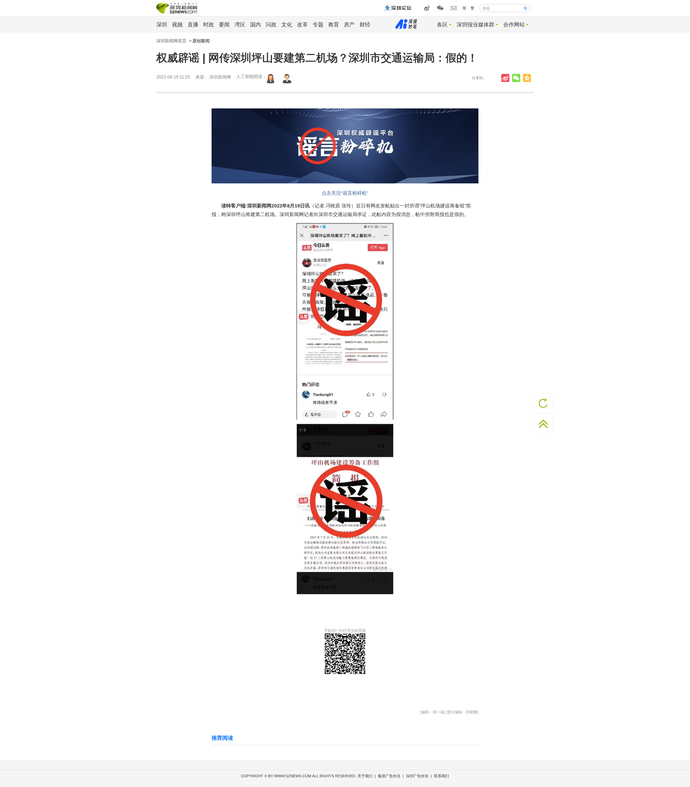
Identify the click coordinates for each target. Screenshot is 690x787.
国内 (255, 25)
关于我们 (364, 776)
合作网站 (514, 25)
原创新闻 (201, 41)
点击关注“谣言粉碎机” (345, 193)
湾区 (239, 25)
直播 (193, 25)
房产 (349, 25)
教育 (333, 25)
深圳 (161, 25)
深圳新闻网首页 (171, 41)
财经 (365, 25)
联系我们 (441, 776)
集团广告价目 (389, 776)
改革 (302, 25)
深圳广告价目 (417, 776)
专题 (318, 25)
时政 (208, 25)
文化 (286, 25)
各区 (442, 25)
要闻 (224, 25)
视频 (177, 25)
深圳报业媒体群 (475, 25)
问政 (271, 25)
